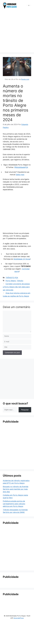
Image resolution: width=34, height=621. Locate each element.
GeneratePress (19, 618)
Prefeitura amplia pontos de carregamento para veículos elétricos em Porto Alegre (14, 503)
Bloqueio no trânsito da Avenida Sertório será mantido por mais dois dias (15, 489)
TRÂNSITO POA (12, 278)
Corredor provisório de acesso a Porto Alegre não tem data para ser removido (16, 287)
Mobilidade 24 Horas (22, 259)
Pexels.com (25, 79)
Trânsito (20, 281)
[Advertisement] (17, 31)
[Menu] (28, 5)
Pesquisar (25, 410)
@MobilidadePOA (21, 167)
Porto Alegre (11, 281)
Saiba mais (20, 175)
